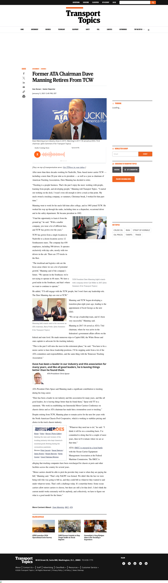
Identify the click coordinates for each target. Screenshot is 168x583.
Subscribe (86, 2)
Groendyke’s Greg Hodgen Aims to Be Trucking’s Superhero (94, 537)
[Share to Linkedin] (23, 83)
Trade (138, 234)
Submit (145, 154)
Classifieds (95, 2)
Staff (39, 567)
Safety (88, 29)
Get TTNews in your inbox (74, 167)
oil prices (118, 234)
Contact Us (28, 567)
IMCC (67, 507)
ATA (71, 507)
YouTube (134, 563)
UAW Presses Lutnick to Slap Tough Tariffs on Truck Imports (69, 537)
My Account (105, 2)
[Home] (84, 15)
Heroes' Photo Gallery (53, 433)
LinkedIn (140, 563)
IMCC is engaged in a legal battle (89, 447)
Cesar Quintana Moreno (50, 457)
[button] (23, 92)
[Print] (23, 97)
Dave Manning (58, 507)
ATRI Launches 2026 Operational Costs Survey (42, 536)
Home (22, 29)
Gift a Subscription (132, 170)
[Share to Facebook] (23, 74)
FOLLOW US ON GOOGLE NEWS (123, 179)
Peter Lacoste (46, 450)
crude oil (118, 230)
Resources (73, 567)
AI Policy (67, 570)
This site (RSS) (146, 563)
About (18, 567)
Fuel (98, 29)
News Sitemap (78, 570)
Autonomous (123, 29)
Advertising (76, 2)
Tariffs (129, 234)
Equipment (75, 29)
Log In (114, 2)
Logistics (109, 29)
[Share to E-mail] (23, 87)
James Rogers (39, 453)
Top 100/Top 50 (138, 29)
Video (42, 433)
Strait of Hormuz (141, 230)
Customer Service (89, 567)
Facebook (123, 563)
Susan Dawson (57, 450)
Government (34, 29)
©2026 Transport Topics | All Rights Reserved (32, 570)
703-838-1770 (87, 560)
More (148, 29)
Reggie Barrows (51, 453)
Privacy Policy (57, 570)
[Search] (153, 2)
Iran (128, 230)
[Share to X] (23, 78)
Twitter (129, 563)
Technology (61, 29)
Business (48, 29)
